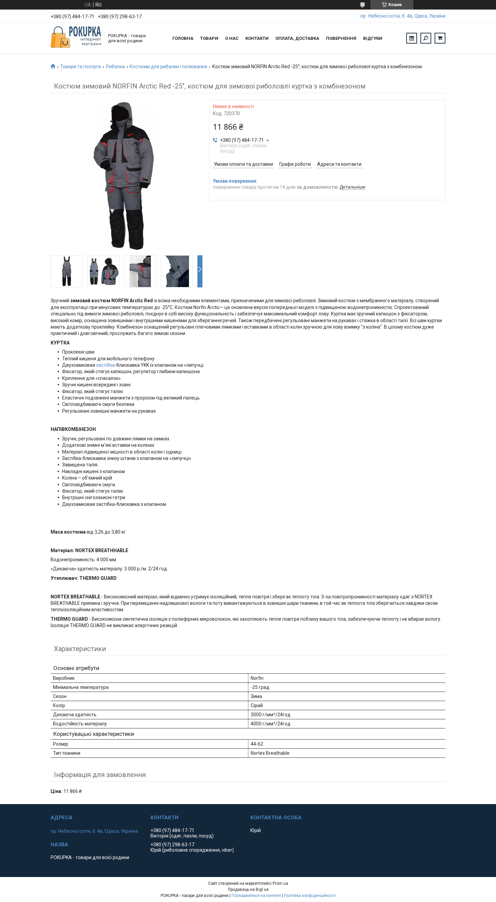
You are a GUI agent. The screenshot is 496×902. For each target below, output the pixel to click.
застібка (105, 365)
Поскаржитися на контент (256, 895)
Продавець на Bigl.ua (248, 889)
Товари (209, 38)
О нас (232, 38)
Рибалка (115, 66)
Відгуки (372, 38)
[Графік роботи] (411, 38)
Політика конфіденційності (310, 895)
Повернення (341, 38)
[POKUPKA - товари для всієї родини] (76, 38)
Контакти (257, 38)
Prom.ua (280, 883)
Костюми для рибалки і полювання (168, 66)
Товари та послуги (80, 66)
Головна (182, 38)
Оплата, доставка (297, 38)
